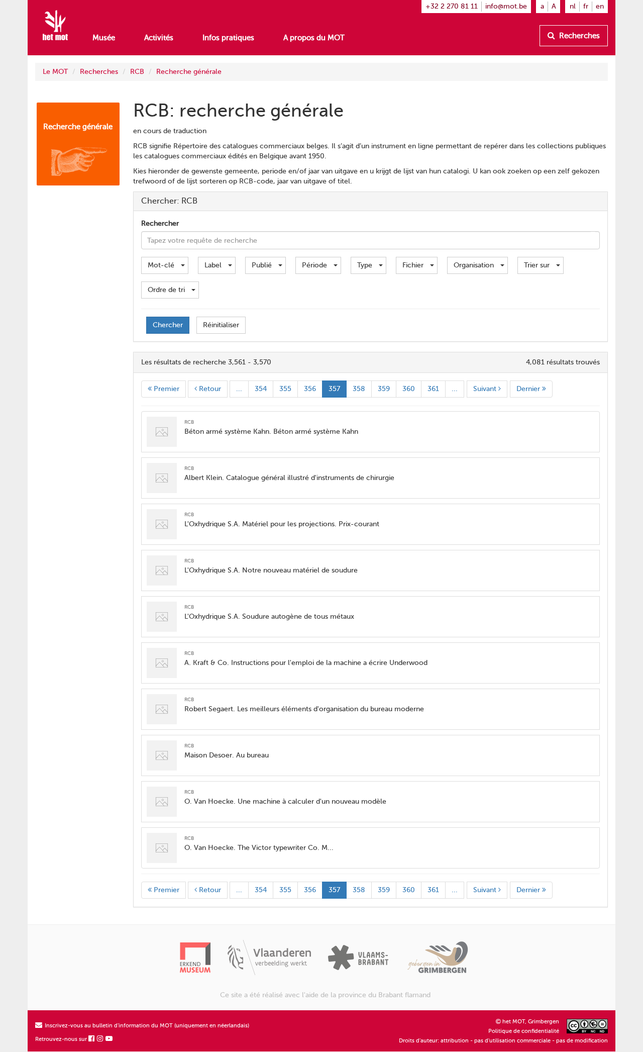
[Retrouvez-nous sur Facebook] (91, 1039)
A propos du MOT (314, 37)
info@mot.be (506, 6)
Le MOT (55, 71)
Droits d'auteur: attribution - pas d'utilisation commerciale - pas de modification (503, 1040)
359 (384, 389)
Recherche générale (189, 71)
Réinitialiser (221, 325)
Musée (103, 37)
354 (261, 389)
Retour (209, 389)
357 (334, 389)
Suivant (485, 389)
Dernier (529, 389)
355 (285, 389)
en (600, 6)
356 (310, 389)
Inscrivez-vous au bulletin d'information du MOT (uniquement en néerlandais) (146, 1025)
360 (408, 389)
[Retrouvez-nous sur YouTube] (109, 1039)
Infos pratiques (228, 37)
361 (433, 389)
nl (573, 6)
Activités (158, 37)
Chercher (168, 325)
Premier (165, 389)
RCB (137, 71)
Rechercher (160, 223)
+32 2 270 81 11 (451, 6)
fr (585, 6)
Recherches (578, 35)
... (239, 389)
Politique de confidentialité (523, 1031)
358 (359, 389)
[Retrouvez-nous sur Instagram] (100, 1039)
